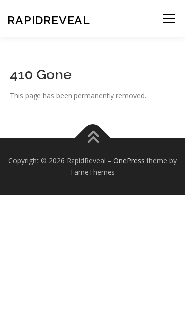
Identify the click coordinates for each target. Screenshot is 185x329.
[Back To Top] (92, 137)
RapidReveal (48, 20)
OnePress (129, 160)
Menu (169, 18)
